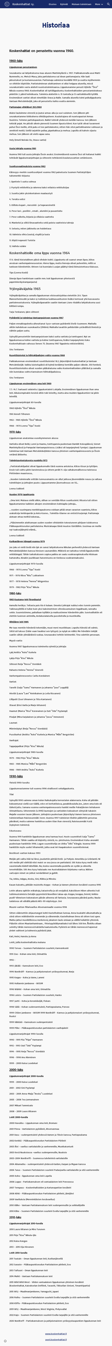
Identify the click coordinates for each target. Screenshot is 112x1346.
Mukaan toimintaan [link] (81, 4)
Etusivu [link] (52, 4)
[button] (108, 4)
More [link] (97, 4)
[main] (56, 26)
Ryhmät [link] (64, 4)
